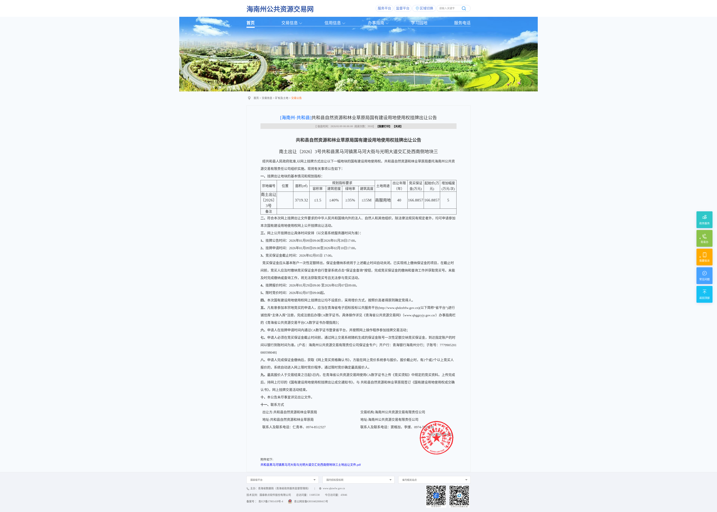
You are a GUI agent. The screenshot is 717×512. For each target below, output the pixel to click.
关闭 (397, 126)
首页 (250, 23)
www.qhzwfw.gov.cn (334, 488)
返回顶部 (704, 298)
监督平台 (402, 8)
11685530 (314, 495)
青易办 (704, 242)
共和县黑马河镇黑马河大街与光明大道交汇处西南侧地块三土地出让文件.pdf (310, 464)
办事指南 (376, 23)
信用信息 (333, 23)
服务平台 (384, 8)
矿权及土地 (281, 98)
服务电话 (462, 23)
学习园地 (419, 23)
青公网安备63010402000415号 (311, 501)
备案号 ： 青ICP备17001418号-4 (264, 501)
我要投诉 (704, 260)
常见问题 (704, 279)
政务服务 (704, 223)
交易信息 (289, 23)
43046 (344, 495)
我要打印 (384, 126)
